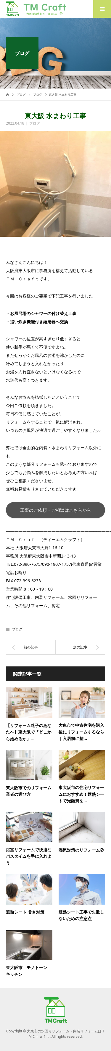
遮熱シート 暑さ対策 (25, 912)
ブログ (34, 123)
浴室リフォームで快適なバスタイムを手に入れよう (29, 856)
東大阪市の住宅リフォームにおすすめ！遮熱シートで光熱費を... (81, 793)
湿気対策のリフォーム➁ (81, 850)
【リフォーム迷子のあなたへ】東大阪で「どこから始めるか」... (29, 732)
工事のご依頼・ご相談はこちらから (55, 510)
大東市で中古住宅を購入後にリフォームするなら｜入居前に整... (81, 731)
